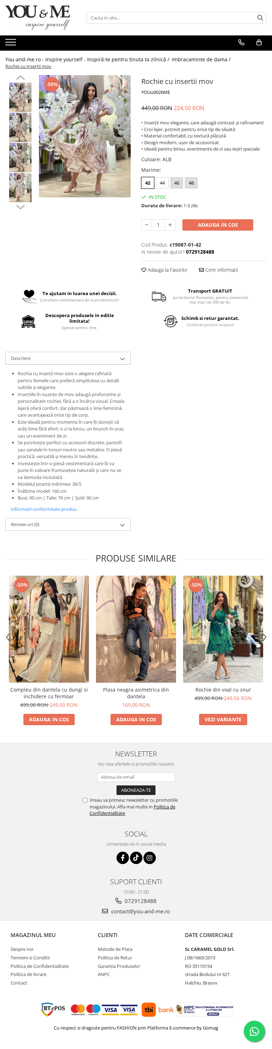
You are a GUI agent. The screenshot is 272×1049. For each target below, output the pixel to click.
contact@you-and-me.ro (140, 911)
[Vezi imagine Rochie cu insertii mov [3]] (20, 187)
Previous (20, 78)
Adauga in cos (218, 224)
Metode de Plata (115, 949)
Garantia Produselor (119, 966)
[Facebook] (123, 858)
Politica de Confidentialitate (40, 966)
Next (20, 206)
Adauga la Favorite (166, 269)
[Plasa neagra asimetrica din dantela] (136, 629)
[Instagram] (149, 858)
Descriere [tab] (20, 358)
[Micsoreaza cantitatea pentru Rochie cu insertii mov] (146, 225)
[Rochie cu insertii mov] (85, 136)
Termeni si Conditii (30, 957)
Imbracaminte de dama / (202, 59)
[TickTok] (136, 858)
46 (176, 183)
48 (191, 183)
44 (162, 183)
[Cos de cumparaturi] (259, 42)
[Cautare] (260, 18)
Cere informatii (221, 269)
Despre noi (22, 949)
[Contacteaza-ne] (241, 42)
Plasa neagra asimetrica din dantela (136, 693)
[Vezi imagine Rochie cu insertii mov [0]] (20, 97)
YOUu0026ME (155, 92)
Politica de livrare (28, 974)
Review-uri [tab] (25, 524)
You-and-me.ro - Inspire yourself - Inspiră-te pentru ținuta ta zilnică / (88, 59)
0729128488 (140, 900)
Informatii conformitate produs (43, 509)
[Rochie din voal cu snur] (223, 629)
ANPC (104, 974)
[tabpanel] (85, 136)
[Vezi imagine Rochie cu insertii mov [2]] (20, 157)
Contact (19, 983)
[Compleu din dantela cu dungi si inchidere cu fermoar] (49, 629)
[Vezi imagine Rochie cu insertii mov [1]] (20, 127)
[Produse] (11, 44)
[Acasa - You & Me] (40, 17)
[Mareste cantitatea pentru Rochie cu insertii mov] (170, 225)
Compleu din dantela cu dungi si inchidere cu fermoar (49, 693)
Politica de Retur (115, 957)
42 (147, 183)
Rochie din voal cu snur (223, 689)
